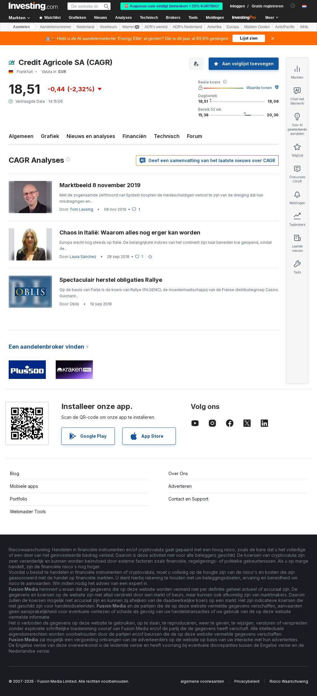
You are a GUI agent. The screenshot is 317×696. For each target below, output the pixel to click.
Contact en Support (188, 498)
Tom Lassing (81, 209)
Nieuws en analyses (91, 136)
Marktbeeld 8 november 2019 (100, 185)
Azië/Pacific (285, 27)
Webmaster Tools (28, 511)
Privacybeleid (246, 681)
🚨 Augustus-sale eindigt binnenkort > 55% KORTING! (171, 6)
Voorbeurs (108, 27)
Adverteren (180, 486)
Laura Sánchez (83, 256)
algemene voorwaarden (202, 681)
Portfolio (18, 498)
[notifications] (293, 6)
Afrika (305, 27)
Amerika (214, 27)
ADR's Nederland (187, 27)
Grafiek (50, 136)
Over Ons (178, 473)
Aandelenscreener (55, 27)
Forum (194, 136)
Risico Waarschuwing (289, 681)
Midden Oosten (257, 27)
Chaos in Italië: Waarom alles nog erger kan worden (129, 232)
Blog (14, 473)
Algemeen (21, 136)
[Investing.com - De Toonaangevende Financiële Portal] (33, 6)
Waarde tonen (259, 87)
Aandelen (21, 27)
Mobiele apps (24, 486)
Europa (233, 27)
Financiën (134, 136)
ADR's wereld (156, 27)
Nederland (85, 27)
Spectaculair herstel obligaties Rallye (110, 280)
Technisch (167, 136)
